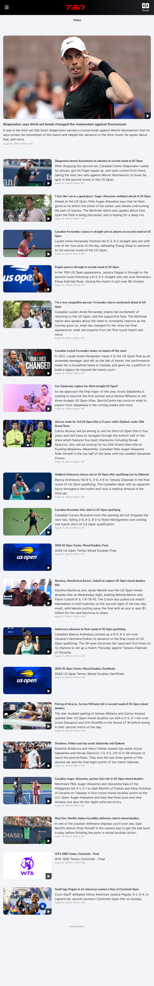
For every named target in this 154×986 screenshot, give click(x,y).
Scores (145, 10)
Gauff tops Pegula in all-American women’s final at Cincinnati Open (97, 889)
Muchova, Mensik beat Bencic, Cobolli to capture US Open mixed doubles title (100, 583)
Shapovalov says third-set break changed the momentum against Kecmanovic (65, 124)
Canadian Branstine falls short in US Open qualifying (87, 510)
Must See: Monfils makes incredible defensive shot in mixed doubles (97, 818)
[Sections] (7, 7)
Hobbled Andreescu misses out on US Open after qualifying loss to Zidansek (102, 474)
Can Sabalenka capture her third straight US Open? (86, 386)
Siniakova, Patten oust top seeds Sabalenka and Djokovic (90, 743)
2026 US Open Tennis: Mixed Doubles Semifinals (85, 669)
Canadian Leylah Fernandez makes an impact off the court (90, 351)
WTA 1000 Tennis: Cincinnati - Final (77, 854)
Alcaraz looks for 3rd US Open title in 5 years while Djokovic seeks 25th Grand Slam (99, 424)
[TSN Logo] (75, 7)
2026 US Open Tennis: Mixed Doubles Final (81, 545)
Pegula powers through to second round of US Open (87, 267)
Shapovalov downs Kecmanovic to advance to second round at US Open (99, 161)
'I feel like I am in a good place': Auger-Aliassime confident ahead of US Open (103, 196)
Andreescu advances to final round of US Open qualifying (90, 629)
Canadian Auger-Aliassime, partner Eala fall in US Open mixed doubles (99, 779)
